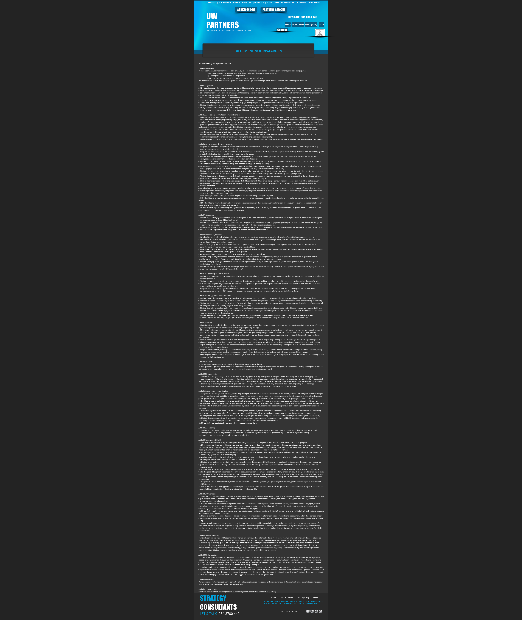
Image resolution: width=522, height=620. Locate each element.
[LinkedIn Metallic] (312, 611)
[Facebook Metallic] (308, 611)
